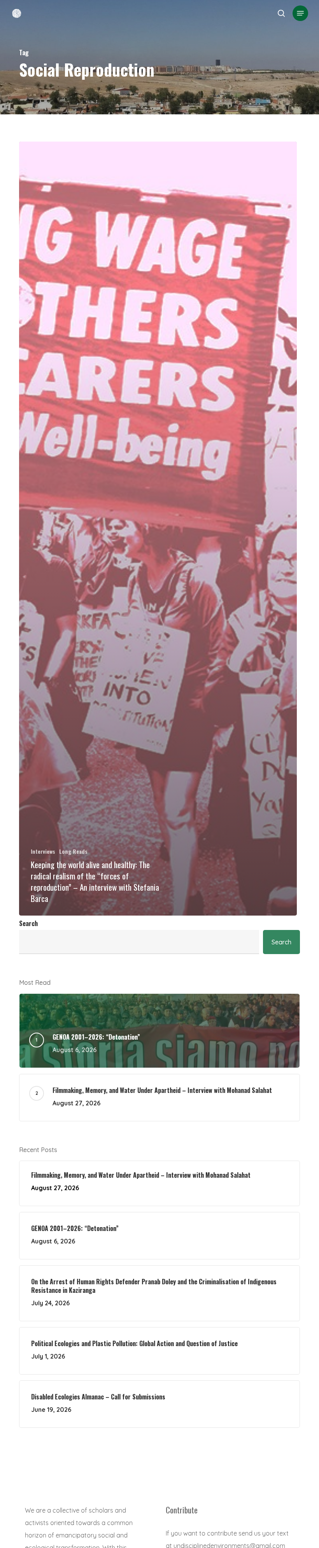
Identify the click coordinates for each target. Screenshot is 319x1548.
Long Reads (73, 851)
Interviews (43, 851)
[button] (300, 13)
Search (28, 923)
